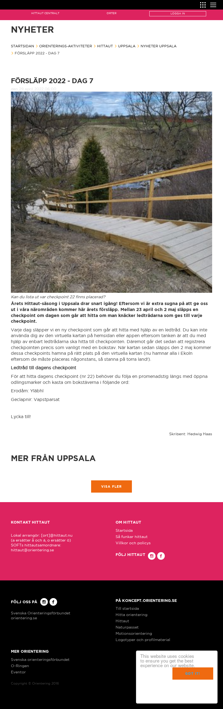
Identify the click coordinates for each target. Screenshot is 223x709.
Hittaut (105, 46)
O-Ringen (20, 666)
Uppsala (126, 46)
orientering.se (24, 618)
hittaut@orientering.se (32, 550)
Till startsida (127, 608)
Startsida (124, 530)
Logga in (178, 13)
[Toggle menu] (213, 4)
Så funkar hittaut (132, 536)
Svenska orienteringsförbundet (40, 659)
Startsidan (22, 46)
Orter (111, 13)
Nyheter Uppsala (158, 46)
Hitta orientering (131, 614)
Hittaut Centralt (45, 13)
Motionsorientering (134, 633)
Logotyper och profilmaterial (143, 640)
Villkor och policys (133, 543)
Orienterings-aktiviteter (65, 46)
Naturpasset (127, 627)
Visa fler (111, 486)
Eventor (18, 672)
